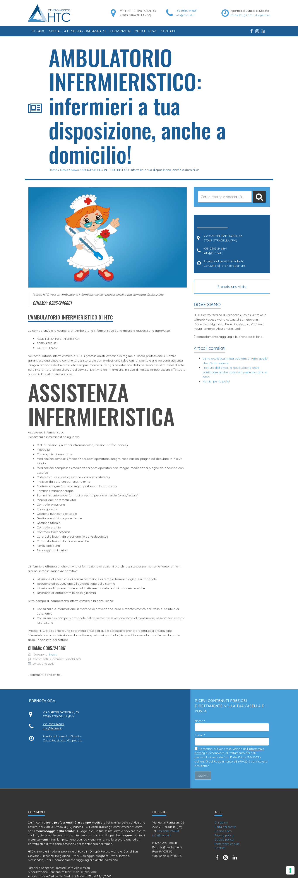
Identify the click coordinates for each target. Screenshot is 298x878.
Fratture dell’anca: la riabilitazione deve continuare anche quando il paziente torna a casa (234, 372)
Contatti (168, 31)
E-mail (200, 735)
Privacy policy (223, 835)
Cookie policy (223, 839)
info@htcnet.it (184, 15)
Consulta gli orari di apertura (250, 15)
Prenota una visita (232, 286)
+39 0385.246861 (186, 10)
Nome (200, 721)
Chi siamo (38, 31)
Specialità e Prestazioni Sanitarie (77, 31)
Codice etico (223, 831)
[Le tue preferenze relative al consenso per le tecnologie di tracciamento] (290, 870)
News (152, 31)
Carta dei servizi (225, 827)
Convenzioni (120, 31)
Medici (140, 31)
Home (53, 170)
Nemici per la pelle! (216, 381)
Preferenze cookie (227, 844)
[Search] (259, 197)
